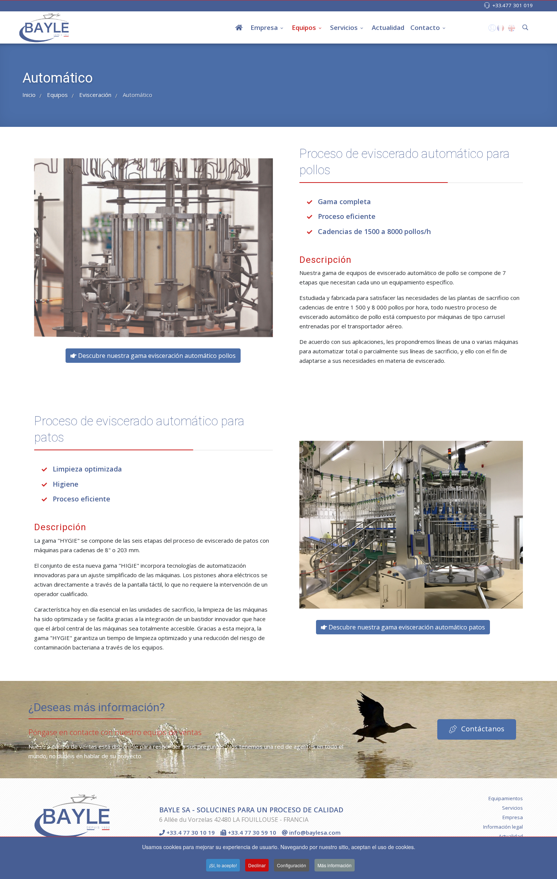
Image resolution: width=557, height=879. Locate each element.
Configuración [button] (291, 865)
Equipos (304, 27)
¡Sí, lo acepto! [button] (223, 865)
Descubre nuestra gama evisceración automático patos (406, 627)
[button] (491, 29)
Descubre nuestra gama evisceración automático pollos (156, 355)
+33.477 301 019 (512, 5)
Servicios (344, 27)
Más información (335, 865)
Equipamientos (505, 798)
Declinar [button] (257, 865)
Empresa (264, 27)
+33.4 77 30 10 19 (190, 832)
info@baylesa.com (314, 832)
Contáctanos (481, 728)
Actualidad (388, 27)
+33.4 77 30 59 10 (251, 832)
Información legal (503, 826)
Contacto (425, 27)
